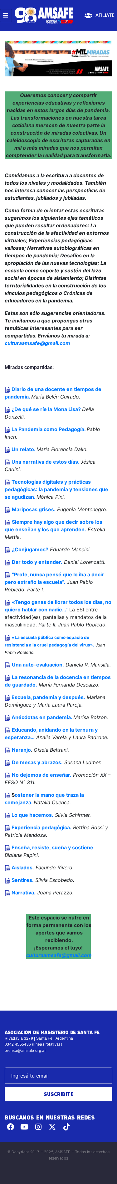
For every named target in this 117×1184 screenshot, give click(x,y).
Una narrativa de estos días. (44, 462)
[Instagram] (38, 1127)
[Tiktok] (66, 1127)
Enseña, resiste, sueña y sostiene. (53, 847)
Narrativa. (24, 892)
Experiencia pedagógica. (41, 827)
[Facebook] (10, 1127)
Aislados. (23, 867)
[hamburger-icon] (6, 15)
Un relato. (22, 449)
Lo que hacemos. (32, 815)
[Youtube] (24, 1127)
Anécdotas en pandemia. (41, 717)
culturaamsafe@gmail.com (37, 343)
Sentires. (23, 880)
